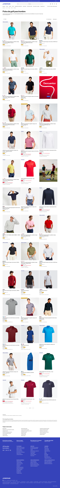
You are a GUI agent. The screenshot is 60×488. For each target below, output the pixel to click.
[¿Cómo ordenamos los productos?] (46, 19)
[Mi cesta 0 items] (56, 4)
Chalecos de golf (5, 435)
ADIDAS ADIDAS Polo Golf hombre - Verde (46, 371)
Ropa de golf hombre (24, 428)
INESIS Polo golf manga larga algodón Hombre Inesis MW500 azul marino (11, 208)
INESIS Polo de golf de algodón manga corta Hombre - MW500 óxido (30, 151)
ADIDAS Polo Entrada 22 (25, 290)
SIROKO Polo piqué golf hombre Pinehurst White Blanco (11, 399)
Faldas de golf (23, 435)
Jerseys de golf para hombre (7, 433)
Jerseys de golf (5, 434)
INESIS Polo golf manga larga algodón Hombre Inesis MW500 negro (48, 318)
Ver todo (48, 96)
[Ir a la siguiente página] (33, 408)
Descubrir (48, 179)
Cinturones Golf (23, 434)
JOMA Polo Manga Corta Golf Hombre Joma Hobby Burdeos (11, 346)
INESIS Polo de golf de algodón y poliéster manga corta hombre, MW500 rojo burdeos (11, 124)
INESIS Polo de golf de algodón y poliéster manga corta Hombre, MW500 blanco (11, 69)
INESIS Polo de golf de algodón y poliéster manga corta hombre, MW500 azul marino (29, 42)
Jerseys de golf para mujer (25, 429)
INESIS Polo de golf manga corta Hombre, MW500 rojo (11, 291)
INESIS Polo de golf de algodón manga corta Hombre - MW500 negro (30, 97)
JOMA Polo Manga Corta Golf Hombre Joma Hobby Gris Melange (11, 318)
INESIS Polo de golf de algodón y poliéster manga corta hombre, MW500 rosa (29, 235)
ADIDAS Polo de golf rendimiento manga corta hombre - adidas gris (10, 372)
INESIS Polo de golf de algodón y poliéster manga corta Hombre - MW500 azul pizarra (11, 97)
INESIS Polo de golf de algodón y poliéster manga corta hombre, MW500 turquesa (11, 42)
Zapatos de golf (23, 433)
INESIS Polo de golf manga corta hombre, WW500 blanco (47, 69)
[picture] (12, 30)
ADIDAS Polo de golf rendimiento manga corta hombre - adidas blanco (29, 207)
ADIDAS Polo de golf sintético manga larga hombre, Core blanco (48, 151)
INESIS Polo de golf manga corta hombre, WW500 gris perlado (48, 263)
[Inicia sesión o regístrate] (54, 4)
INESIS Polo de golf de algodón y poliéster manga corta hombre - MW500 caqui (29, 263)
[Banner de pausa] (55, 1)
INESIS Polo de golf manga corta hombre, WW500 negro (11, 263)
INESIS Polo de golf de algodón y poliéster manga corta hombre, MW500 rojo (47, 235)
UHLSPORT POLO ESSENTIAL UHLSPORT (27, 372)
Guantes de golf (42, 434)
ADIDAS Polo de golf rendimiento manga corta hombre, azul (47, 345)
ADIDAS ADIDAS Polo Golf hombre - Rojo (27, 178)
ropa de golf (10, 13)
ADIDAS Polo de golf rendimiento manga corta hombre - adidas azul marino (10, 151)
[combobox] (55, 19)
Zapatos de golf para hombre (44, 429)
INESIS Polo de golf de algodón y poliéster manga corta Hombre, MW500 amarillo (11, 180)
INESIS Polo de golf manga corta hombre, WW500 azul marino (48, 42)
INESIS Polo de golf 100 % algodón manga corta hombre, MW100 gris (29, 318)
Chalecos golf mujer (43, 433)
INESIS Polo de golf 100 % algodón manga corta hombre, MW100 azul (29, 124)
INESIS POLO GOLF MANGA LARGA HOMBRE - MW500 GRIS (11, 235)
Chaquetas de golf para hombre (44, 428)
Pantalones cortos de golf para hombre (8, 429)
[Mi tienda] (51, 4)
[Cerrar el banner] (56, 1)
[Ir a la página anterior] (27, 408)
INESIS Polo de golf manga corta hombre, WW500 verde (29, 69)
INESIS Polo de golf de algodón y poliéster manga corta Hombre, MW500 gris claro (47, 124)
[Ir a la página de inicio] (6, 4)
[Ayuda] (52, 4)
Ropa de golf (4, 428)
